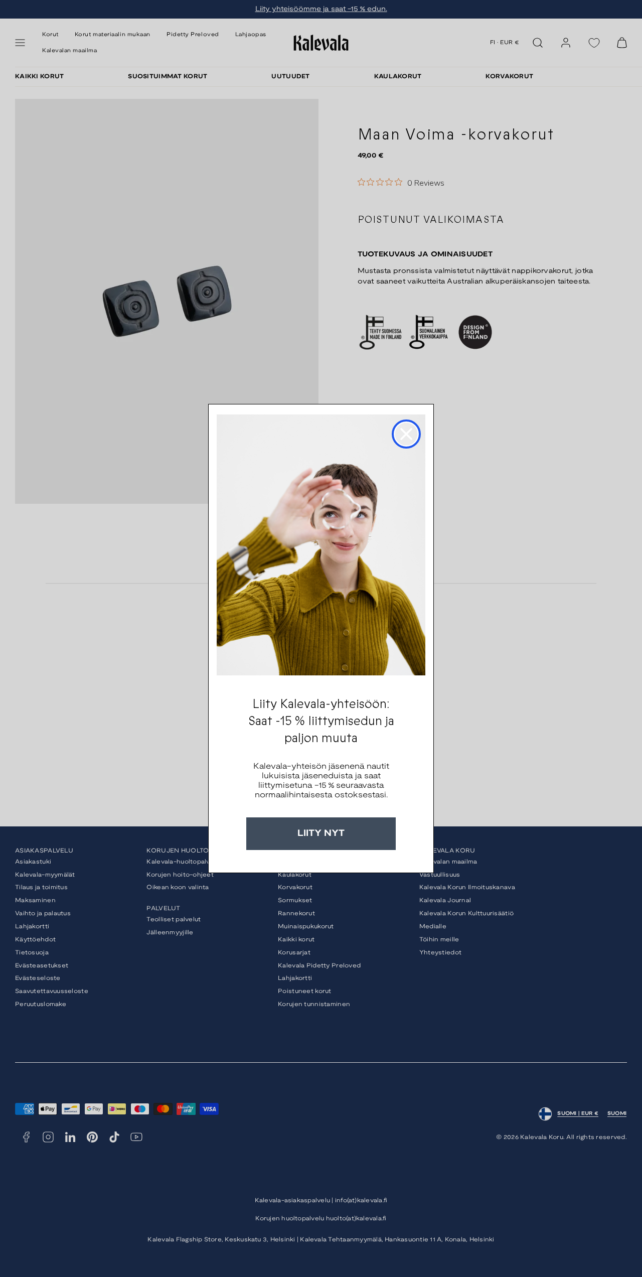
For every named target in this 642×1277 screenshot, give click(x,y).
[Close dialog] (406, 434)
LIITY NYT (321, 833)
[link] (321, 544)
